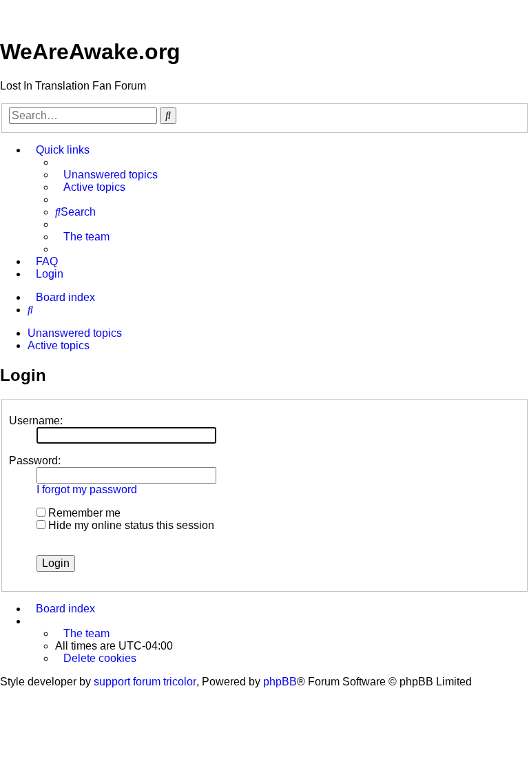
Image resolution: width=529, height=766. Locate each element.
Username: (36, 420)
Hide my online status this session (129, 525)
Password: (35, 460)
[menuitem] (106, 175)
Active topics (59, 345)
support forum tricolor (145, 681)
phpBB (280, 681)
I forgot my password (87, 489)
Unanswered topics (75, 333)
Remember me (83, 513)
